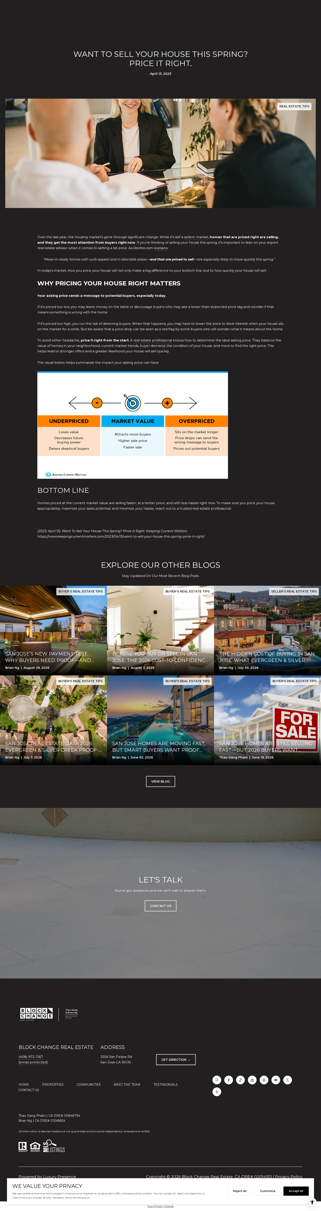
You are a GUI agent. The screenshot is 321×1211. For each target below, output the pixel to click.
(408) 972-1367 (31, 1057)
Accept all (296, 1191)
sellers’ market (196, 237)
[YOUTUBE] (275, 1080)
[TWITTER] (287, 1080)
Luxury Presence (59, 1176)
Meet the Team (127, 1085)
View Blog (160, 781)
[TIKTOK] (240, 1080)
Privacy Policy (288, 1176)
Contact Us (29, 1090)
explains (160, 248)
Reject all (240, 1191)
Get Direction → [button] (175, 1060)
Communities (89, 1085)
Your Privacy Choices (160, 1206)
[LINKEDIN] (264, 1080)
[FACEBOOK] (228, 1080)
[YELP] (216, 1091)
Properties (53, 1085)
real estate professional (152, 340)
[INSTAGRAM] (216, 1080)
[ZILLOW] (252, 1080)
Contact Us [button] (160, 906)
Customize (267, 1191)
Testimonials (166, 1085)
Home (24, 1085)
